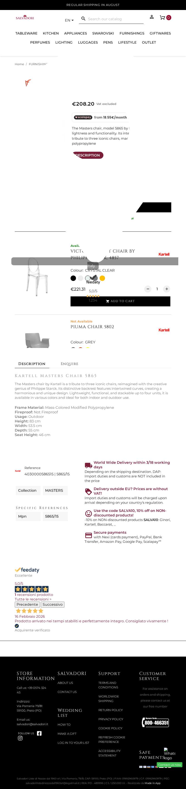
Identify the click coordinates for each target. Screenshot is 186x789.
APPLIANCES (75, 33)
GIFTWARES (160, 33)
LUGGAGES (88, 42)
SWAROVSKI (103, 33)
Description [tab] (32, 363)
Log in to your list (73, 742)
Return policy (110, 710)
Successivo (53, 604)
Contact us (67, 692)
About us (65, 683)
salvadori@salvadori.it (32, 724)
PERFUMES (40, 42)
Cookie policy (110, 728)
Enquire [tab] (70, 363)
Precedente (27, 604)
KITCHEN (51, 33)
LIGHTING (64, 42)
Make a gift (67, 733)
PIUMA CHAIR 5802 (92, 327)
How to (64, 724)
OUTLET (149, 42)
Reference (32, 468)
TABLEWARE (26, 33)
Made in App (152, 783)
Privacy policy (110, 719)
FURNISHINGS (132, 33)
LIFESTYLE (127, 42)
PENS (108, 42)
